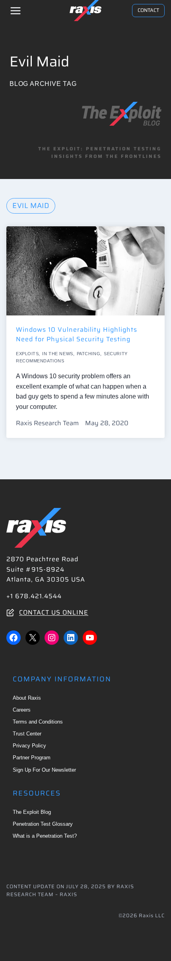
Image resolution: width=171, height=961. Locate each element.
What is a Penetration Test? (45, 836)
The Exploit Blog (32, 812)
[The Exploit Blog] (121, 114)
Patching (88, 353)
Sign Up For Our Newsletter (44, 770)
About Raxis (27, 698)
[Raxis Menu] (15, 11)
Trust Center (27, 734)
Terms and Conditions (38, 722)
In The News (57, 353)
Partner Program (32, 758)
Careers (22, 710)
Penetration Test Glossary (43, 824)
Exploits (27, 353)
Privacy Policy (29, 746)
